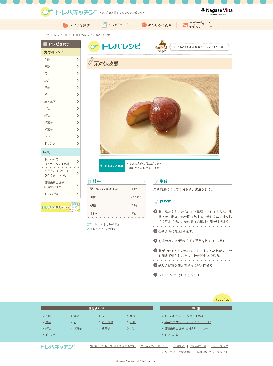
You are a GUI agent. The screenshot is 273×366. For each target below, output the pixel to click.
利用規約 (179, 346)
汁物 (47, 108)
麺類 (47, 66)
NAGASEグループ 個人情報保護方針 (113, 346)
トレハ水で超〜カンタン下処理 (57, 161)
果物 (47, 115)
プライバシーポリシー (154, 346)
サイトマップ (219, 346)
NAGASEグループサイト (212, 352)
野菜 (47, 87)
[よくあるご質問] (156, 24)
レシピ (76, 24)
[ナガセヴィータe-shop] (197, 24)
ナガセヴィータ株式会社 (176, 352)
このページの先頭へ (222, 297)
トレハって (116, 24)
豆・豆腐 (50, 101)
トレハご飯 (51, 194)
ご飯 (47, 59)
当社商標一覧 (198, 346)
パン (47, 136)
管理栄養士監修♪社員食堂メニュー (55, 185)
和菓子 (48, 129)
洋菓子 (48, 122)
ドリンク (50, 143)
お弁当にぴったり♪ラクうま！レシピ (56, 173)
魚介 (47, 80)
